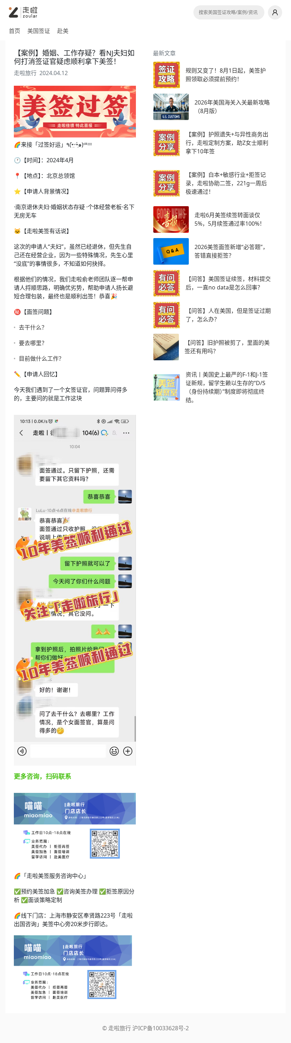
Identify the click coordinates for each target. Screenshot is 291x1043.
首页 (14, 31)
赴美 (62, 31)
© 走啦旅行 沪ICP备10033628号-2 (145, 1028)
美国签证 (38, 31)
